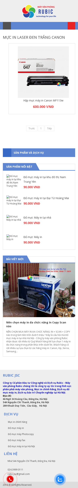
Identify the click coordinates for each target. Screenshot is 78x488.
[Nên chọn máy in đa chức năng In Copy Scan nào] (39, 290)
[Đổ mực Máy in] (14, 242)
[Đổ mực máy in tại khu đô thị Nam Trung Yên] (14, 182)
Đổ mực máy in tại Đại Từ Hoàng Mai (46, 198)
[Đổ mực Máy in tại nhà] (14, 222)
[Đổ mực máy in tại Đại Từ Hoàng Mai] (14, 203)
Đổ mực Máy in (32, 237)
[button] (68, 259)
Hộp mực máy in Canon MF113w (43, 100)
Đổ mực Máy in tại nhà (37, 217)
